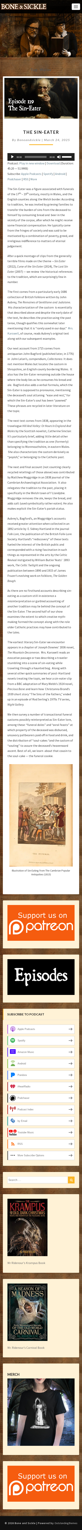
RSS (25, 179)
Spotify (48, 174)
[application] (41, 157)
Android (60, 174)
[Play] (12, 157)
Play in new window (31, 163)
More (33, 179)
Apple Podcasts (31, 174)
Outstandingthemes (66, 1523)
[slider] (67, 156)
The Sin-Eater (41, 132)
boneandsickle (29, 140)
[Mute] (59, 157)
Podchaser (14, 179)
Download (53, 163)
